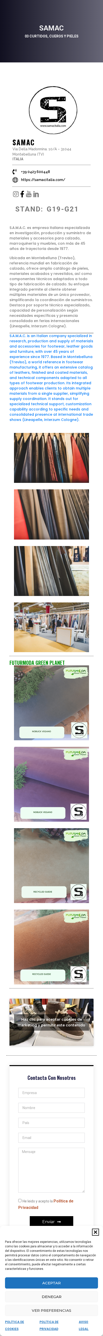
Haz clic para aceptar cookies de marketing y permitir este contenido (51, 1022)
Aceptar (51, 1283)
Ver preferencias (51, 1310)
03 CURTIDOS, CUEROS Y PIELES (51, 36)
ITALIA (17, 159)
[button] (95, 1232)
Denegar (52, 1296)
